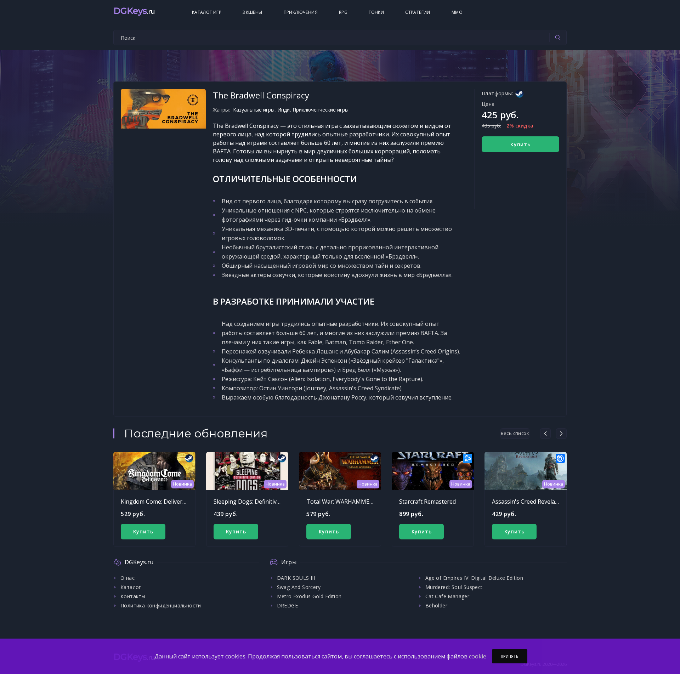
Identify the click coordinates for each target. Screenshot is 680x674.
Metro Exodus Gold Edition (309, 596)
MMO (457, 12)
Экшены (252, 12)
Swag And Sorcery (299, 587)
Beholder (436, 605)
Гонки (376, 12)
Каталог (130, 587)
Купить (520, 144)
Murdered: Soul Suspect (454, 587)
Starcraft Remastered (427, 501)
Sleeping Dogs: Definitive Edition (257, 501)
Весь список (515, 433)
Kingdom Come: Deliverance (158, 501)
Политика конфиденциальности (160, 605)
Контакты (132, 596)
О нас (127, 577)
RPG (343, 12)
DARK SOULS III (296, 577)
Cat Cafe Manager (447, 596)
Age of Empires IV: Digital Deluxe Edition (474, 577)
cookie (477, 656)
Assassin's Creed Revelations (530, 501)
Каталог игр (206, 12)
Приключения (301, 12)
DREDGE (287, 605)
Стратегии (417, 12)
